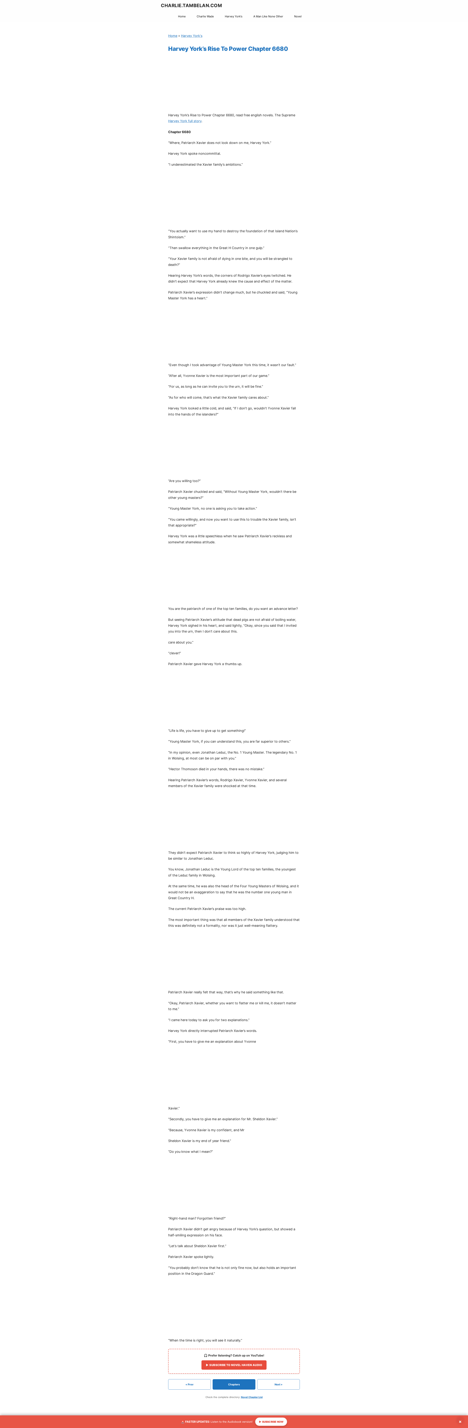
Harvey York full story (184, 121)
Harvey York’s (233, 16)
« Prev (189, 1384)
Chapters (234, 1384)
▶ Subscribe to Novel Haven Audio (234, 1365)
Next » (278, 1384)
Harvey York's (191, 36)
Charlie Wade (205, 16)
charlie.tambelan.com (191, 5)
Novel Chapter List (252, 1397)
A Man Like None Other (268, 16)
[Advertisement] (234, 83)
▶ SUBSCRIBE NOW (271, 1421)
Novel (298, 16)
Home (182, 16)
